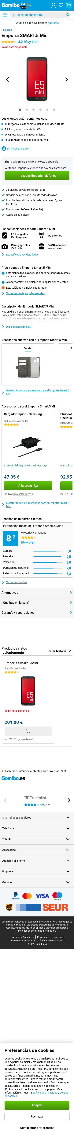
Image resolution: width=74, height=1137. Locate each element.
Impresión (56, 937)
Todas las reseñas (16, 582)
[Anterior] (7, 79)
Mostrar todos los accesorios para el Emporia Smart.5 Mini (37, 392)
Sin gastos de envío (23, 494)
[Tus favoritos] (61, 5)
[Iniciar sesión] (53, 5)
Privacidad (42, 937)
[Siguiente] (66, 79)
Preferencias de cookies (23, 940)
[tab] (20, 109)
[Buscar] (68, 15)
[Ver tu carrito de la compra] (68, 5)
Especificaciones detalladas (22, 254)
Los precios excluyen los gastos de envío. (47, 924)
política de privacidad (44, 1092)
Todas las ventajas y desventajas (25, 293)
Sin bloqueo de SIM (18, 148)
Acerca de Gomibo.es (23, 937)
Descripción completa (18, 326)
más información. (47, 930)
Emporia (7, 30)
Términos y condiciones (51, 940)
